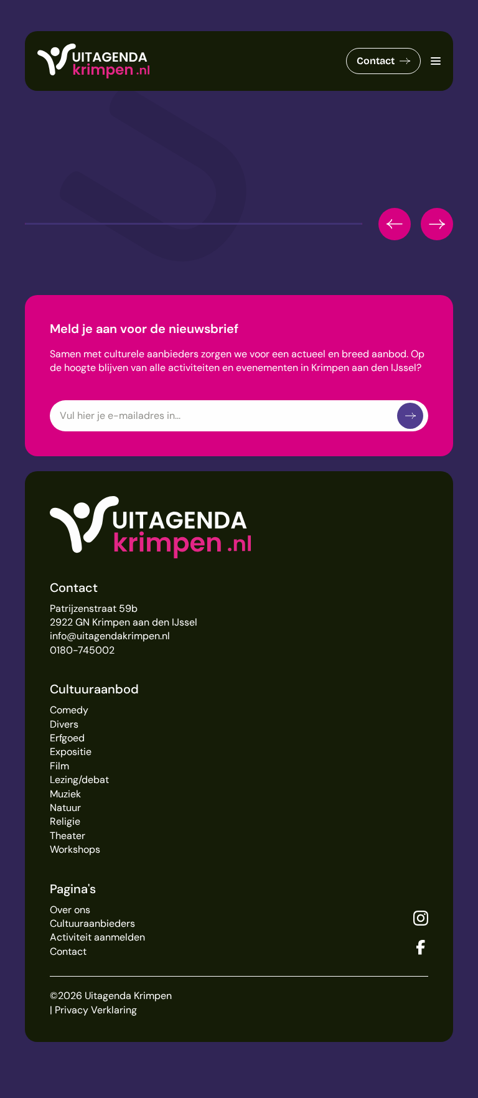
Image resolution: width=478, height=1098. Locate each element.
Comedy (69, 709)
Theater (67, 835)
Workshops (75, 849)
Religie (65, 821)
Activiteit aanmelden (97, 937)
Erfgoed (67, 737)
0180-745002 (82, 650)
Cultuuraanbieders (92, 923)
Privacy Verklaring (96, 1009)
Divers (64, 724)
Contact (376, 61)
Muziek (65, 793)
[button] (394, 224)
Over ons (70, 909)
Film (59, 765)
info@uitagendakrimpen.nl (110, 635)
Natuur (65, 807)
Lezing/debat (79, 779)
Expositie (70, 751)
